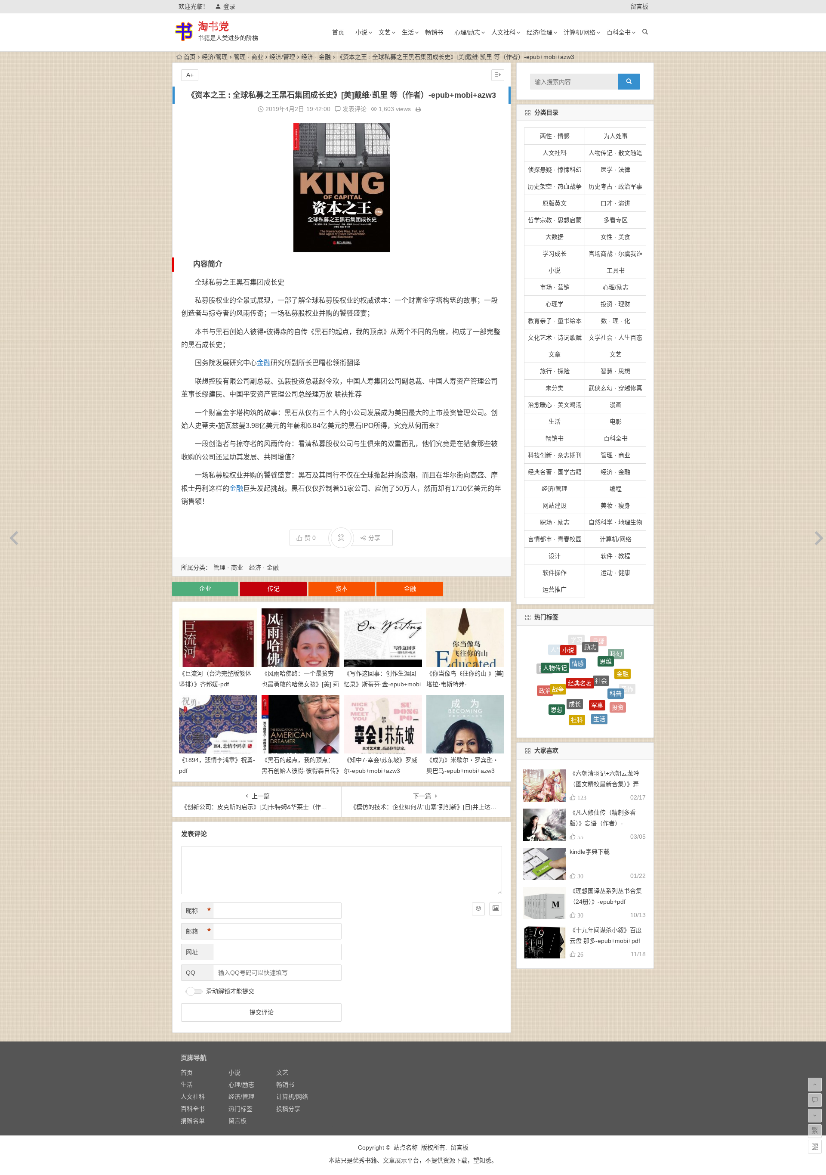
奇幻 (601, 721)
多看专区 (616, 220)
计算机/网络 (579, 32)
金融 (264, 362)
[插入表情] (478, 908)
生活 (408, 32)
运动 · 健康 (615, 572)
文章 (555, 354)
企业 (205, 588)
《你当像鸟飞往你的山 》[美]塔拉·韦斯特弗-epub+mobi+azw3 (465, 684)
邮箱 (198, 931)
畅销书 (434, 32)
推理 (548, 699)
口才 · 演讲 (615, 203)
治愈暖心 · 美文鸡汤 (555, 404)
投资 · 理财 (615, 304)
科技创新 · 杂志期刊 (555, 455)
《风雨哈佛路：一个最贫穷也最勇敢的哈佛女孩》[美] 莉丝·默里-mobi (300, 684)
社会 (601, 648)
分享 (374, 537)
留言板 (639, 6)
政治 (545, 676)
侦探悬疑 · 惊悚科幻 (555, 169)
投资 (618, 687)
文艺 (385, 32)
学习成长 (554, 253)
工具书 (616, 270)
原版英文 (554, 203)
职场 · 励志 (555, 522)
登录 (229, 6)
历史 (581, 722)
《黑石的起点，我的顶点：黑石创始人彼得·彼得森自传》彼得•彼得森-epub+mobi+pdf (300, 770)
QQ (190, 972)
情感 (578, 639)
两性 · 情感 (555, 136)
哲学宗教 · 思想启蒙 (555, 220)
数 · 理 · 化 (615, 320)
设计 (555, 555)
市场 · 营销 (555, 287)
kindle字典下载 (590, 851)
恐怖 (627, 683)
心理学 (555, 304)
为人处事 (616, 136)
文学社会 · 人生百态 (615, 337)
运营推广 (554, 589)
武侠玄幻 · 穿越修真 (615, 387)
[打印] (418, 108)
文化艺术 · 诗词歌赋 (555, 337)
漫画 (616, 404)
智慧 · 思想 (615, 371)
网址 (192, 952)
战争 (558, 658)
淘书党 (213, 26)
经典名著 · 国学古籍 (555, 471)
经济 (561, 717)
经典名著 (580, 647)
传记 (274, 588)
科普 (616, 665)
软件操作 (554, 572)
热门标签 (240, 1108)
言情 (585, 709)
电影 (616, 421)
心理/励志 (467, 32)
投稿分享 (288, 1108)
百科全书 (619, 32)
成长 (575, 664)
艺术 (564, 705)
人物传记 (555, 651)
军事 (597, 666)
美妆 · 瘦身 (615, 505)
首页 (338, 32)
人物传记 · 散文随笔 (615, 152)
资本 (342, 588)
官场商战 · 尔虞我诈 (615, 253)
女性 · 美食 (615, 236)
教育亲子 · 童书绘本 (555, 320)
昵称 (198, 910)
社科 (577, 687)
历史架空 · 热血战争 (555, 186)
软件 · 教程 (615, 555)
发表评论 (354, 108)
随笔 (607, 709)
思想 (557, 682)
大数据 (555, 236)
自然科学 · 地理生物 (615, 522)
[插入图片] (495, 908)
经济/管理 (539, 32)
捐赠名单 (193, 1120)
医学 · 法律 (615, 169)
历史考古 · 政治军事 (615, 186)
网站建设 (554, 505)
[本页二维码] (815, 1146)
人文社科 (503, 32)
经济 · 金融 (316, 56)
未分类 (555, 387)
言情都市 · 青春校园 (555, 539)
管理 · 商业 (248, 56)
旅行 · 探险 (555, 371)
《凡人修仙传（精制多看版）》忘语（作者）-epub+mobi (603, 823)
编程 (616, 488)
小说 (361, 32)
